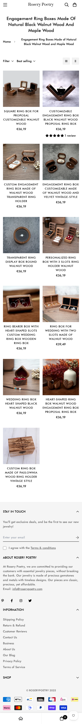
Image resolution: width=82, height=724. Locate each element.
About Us (9, 649)
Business (8, 643)
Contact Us (10, 637)
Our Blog (9, 655)
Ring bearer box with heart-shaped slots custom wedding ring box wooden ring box (21, 335)
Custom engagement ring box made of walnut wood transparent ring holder (21, 193)
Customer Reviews (15, 631)
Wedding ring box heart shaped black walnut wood (21, 403)
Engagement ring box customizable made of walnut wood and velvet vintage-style (61, 191)
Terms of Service (14, 667)
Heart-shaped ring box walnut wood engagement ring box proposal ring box (61, 405)
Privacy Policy (12, 661)
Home (7, 41)
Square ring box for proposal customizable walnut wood (21, 117)
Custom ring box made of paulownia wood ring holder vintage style (21, 474)
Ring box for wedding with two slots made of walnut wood (60, 332)
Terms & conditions (43, 548)
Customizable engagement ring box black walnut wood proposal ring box (61, 117)
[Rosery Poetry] (41, 5)
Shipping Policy (13, 619)
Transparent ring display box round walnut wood (21, 262)
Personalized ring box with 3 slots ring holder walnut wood (61, 264)
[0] (62, 718)
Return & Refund (14, 625)
